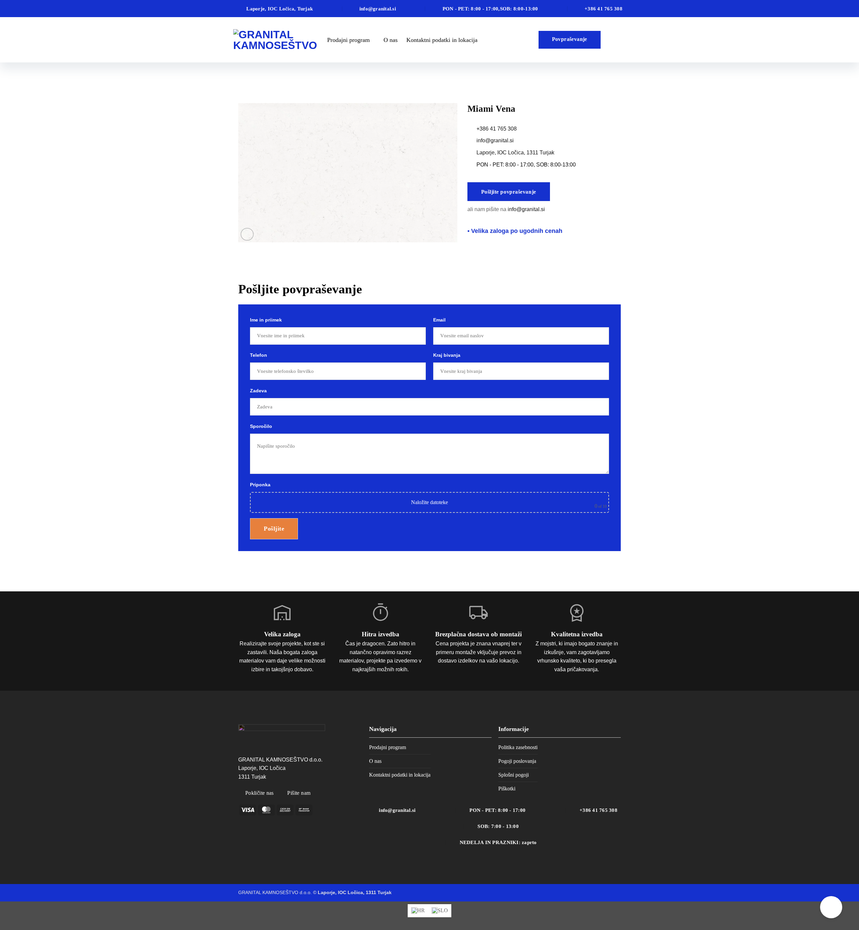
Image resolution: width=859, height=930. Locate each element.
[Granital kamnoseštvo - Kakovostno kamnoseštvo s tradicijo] (275, 40)
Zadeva (258, 390)
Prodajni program (348, 40)
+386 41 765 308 (496, 129)
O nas (391, 40)
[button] (247, 234)
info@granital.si (495, 140)
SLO (615, 40)
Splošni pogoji (513, 775)
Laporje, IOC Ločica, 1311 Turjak (515, 152)
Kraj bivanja (446, 355)
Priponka (428, 495)
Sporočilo (261, 426)
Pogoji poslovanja (517, 761)
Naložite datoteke (429, 502)
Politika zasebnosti (518, 747)
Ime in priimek (266, 320)
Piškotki (506, 788)
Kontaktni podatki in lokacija (441, 40)
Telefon (258, 355)
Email (439, 320)
